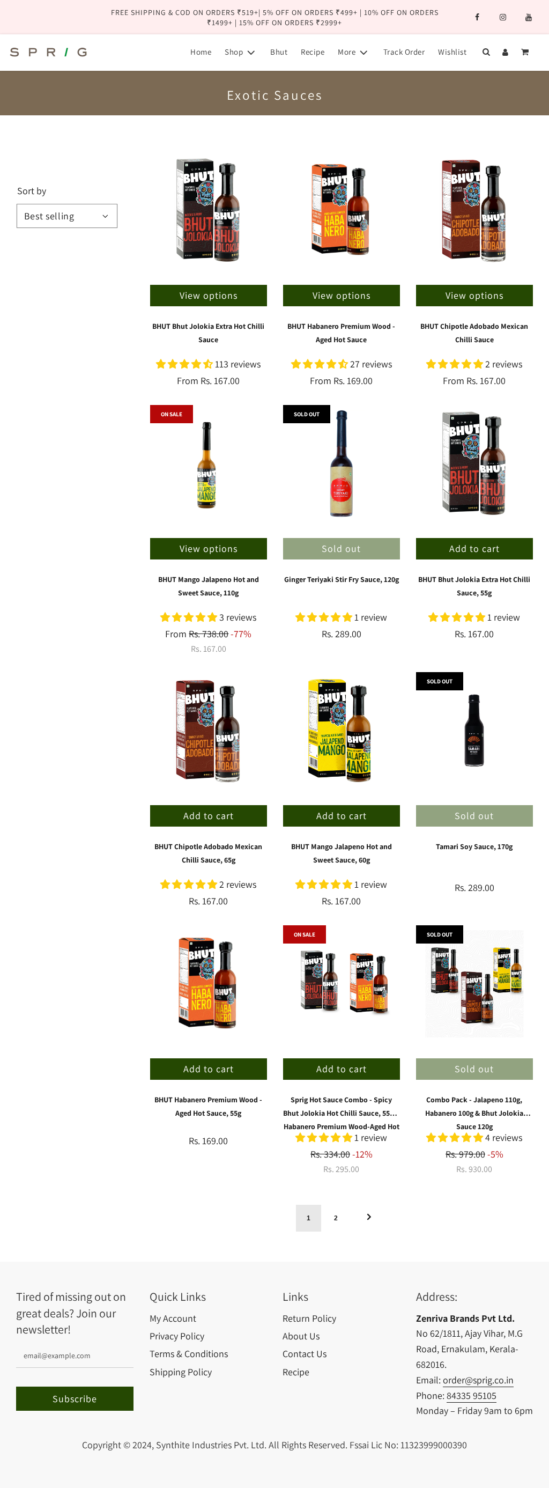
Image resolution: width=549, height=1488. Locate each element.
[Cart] (526, 52)
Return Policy (309, 1318)
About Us (301, 1336)
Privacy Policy (177, 1336)
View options (209, 295)
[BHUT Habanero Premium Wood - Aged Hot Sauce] (341, 210)
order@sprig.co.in (478, 1380)
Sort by (31, 191)
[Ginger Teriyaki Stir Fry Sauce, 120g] (341, 463)
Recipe (312, 52)
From (208, 380)
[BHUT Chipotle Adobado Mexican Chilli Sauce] (474, 210)
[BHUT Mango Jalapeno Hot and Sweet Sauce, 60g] (341, 730)
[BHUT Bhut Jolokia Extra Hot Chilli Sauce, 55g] (474, 463)
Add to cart (474, 548)
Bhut (278, 52)
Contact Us (305, 1353)
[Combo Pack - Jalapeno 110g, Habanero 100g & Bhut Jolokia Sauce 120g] (474, 983)
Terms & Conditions (189, 1353)
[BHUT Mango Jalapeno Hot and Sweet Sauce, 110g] (208, 463)
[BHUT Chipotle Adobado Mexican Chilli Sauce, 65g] (208, 730)
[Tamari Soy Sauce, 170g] (474, 730)
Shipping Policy (181, 1372)
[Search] (486, 52)
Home (200, 52)
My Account (173, 1318)
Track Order (404, 52)
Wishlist (452, 52)
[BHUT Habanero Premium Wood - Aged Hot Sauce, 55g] (208, 983)
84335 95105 (471, 1395)
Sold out (341, 548)
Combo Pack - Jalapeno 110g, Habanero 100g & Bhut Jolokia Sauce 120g (474, 1113)
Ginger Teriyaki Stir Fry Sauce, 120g (341, 579)
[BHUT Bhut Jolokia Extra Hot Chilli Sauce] (208, 210)
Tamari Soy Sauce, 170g (474, 846)
